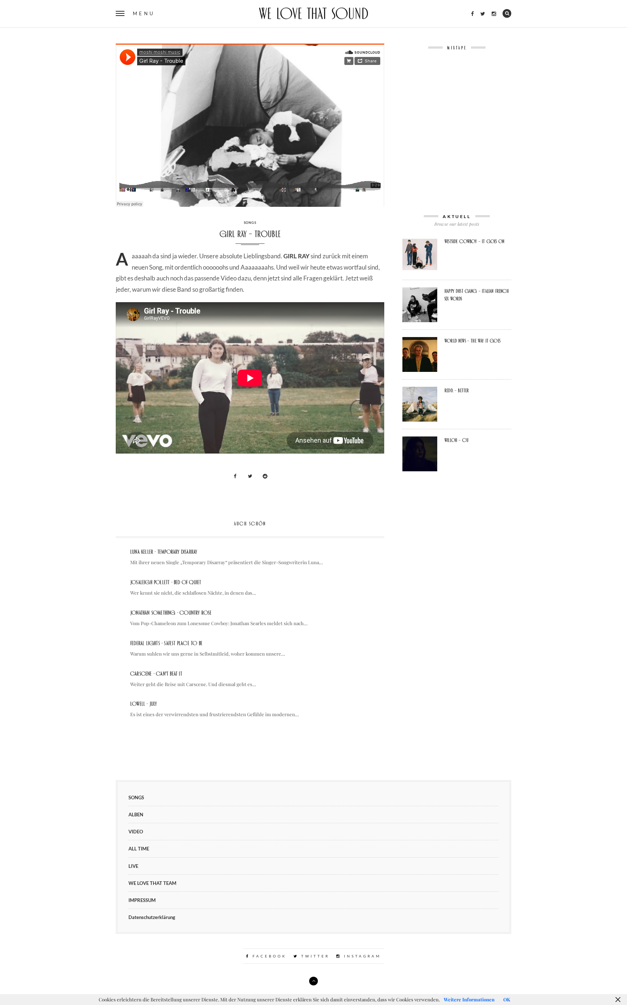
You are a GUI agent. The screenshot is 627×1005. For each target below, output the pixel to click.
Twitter (314, 956)
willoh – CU (456, 440)
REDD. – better (456, 390)
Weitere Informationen (469, 999)
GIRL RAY (296, 256)
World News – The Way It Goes (472, 341)
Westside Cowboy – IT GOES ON (474, 241)
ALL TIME (138, 849)
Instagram (361, 956)
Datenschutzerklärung (151, 917)
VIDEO (135, 831)
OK (506, 999)
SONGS (250, 223)
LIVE (133, 866)
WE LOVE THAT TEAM (152, 883)
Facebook (268, 956)
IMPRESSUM (142, 900)
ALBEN (135, 814)
